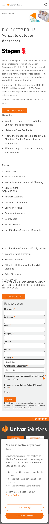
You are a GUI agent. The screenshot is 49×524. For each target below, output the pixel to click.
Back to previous (8, 14)
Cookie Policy (12, 495)
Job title (7, 341)
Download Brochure (14, 111)
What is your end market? (15, 366)
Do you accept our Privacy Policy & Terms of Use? (23, 386)
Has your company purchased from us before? (24, 376)
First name (9, 309)
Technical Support (13, 297)
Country (7, 357)
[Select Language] (45, 4)
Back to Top (41, 419)
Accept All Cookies (24, 515)
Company (8, 333)
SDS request (35, 438)
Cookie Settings (24, 507)
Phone (7, 349)
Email (6, 325)
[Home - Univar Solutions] (14, 4)
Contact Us (15, 438)
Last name (8, 317)
